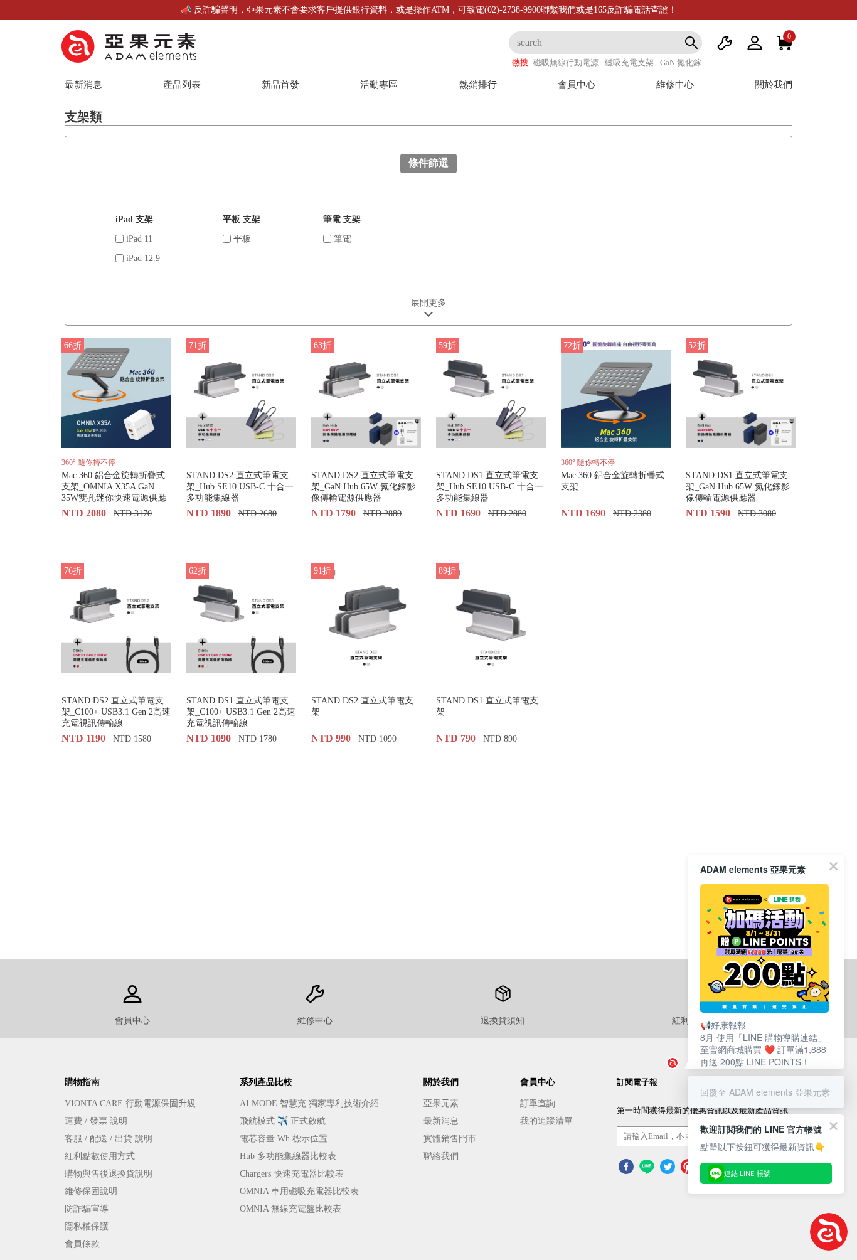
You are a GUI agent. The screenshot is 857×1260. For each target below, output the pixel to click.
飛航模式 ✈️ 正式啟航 (283, 1121)
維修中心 (675, 85)
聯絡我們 (441, 1156)
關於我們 (773, 85)
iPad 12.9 (142, 258)
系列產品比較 (266, 1082)
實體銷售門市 (449, 1138)
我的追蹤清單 (546, 1121)
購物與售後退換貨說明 (108, 1173)
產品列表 (182, 85)
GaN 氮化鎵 (680, 62)
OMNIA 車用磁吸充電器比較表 (299, 1191)
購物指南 (82, 1082)
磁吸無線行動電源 (566, 62)
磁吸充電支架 (629, 62)
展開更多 (428, 302)
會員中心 (576, 85)
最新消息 (83, 85)
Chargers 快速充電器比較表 (292, 1173)
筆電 (341, 238)
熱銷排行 (478, 85)
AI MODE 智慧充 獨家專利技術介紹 (309, 1103)
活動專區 (379, 85)
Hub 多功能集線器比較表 (288, 1156)
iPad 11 (138, 238)
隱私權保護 (87, 1226)
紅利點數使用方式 (100, 1156)
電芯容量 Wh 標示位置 (283, 1138)
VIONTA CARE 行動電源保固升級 (130, 1103)
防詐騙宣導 (87, 1209)
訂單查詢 (537, 1103)
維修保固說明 (91, 1191)
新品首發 (280, 85)
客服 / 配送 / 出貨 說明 (108, 1138)
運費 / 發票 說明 (96, 1121)
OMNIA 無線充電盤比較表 (290, 1209)
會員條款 (82, 1244)
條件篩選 (428, 163)
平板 (241, 238)
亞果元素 (441, 1103)
